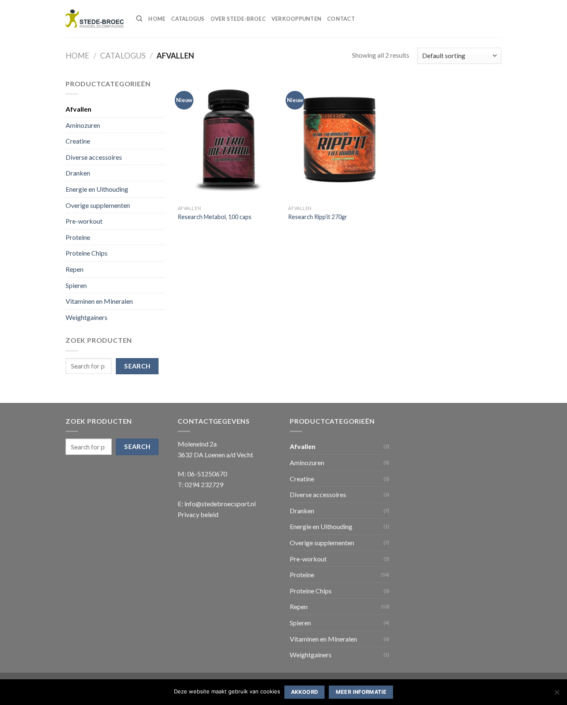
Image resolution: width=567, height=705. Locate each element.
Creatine (78, 141)
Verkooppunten (296, 18)
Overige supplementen (98, 205)
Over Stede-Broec (238, 18)
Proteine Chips (87, 253)
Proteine (78, 237)
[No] (556, 694)
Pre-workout (84, 221)
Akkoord (304, 692)
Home (156, 18)
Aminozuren (83, 125)
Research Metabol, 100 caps (215, 216)
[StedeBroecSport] (95, 19)
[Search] (139, 19)
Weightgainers (87, 317)
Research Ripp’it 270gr (317, 216)
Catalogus (187, 18)
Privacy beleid (198, 514)
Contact (341, 18)
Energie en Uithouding (97, 189)
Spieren (76, 285)
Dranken (78, 173)
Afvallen (78, 109)
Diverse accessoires (94, 157)
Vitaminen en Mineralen (99, 301)
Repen (74, 269)
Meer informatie (361, 692)
